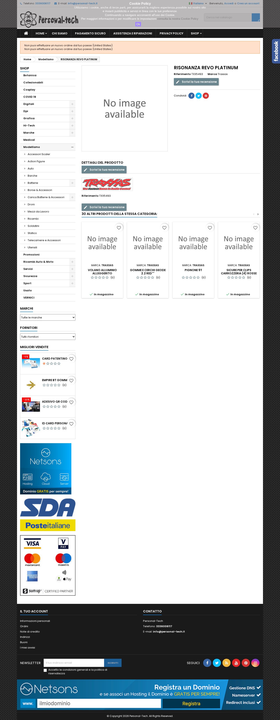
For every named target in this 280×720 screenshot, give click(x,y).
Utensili (32, 247)
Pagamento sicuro (90, 33)
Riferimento (182, 74)
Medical (29, 140)
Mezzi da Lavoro (38, 212)
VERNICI (28, 298)
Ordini (24, 626)
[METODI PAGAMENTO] (47, 565)
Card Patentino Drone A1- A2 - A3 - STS (58, 358)
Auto (31, 168)
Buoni (23, 642)
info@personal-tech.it (169, 632)
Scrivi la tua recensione (199, 82)
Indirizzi (25, 637)
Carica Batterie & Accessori (46, 197)
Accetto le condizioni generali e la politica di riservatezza (77, 671)
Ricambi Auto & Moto (38, 262)
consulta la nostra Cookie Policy (177, 18)
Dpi (25, 111)
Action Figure (36, 161)
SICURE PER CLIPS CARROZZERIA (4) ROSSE (239, 271)
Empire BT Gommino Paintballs (58, 380)
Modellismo (31, 147)
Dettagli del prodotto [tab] (102, 162)
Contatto (152, 611)
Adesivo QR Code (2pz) (58, 401)
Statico (32, 233)
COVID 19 (29, 97)
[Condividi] (191, 96)
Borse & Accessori (40, 190)
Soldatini (33, 226)
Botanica (29, 75)
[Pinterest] (206, 96)
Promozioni (31, 255)
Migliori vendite (34, 347)
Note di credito (30, 632)
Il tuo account (34, 611)
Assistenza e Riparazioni (132, 33)
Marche (28, 133)
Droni (31, 204)
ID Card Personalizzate (58, 423)
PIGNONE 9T (193, 270)
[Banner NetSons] (140, 694)
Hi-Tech (29, 125)
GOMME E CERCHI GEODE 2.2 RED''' (148, 271)
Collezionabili (33, 82)
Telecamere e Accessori (44, 240)
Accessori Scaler (39, 154)
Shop (195, 33)
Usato (27, 290)
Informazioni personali (35, 621)
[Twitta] (199, 96)
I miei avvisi (27, 648)
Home (40, 33)
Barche (32, 176)
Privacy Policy (171, 33)
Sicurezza (30, 276)
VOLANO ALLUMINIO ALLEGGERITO (102, 271)
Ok (138, 24)
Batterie (33, 183)
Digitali (28, 104)
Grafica (29, 118)
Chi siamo (59, 33)
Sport (27, 283)
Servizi (28, 269)
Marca (212, 74)
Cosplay (29, 90)
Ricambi (33, 219)
